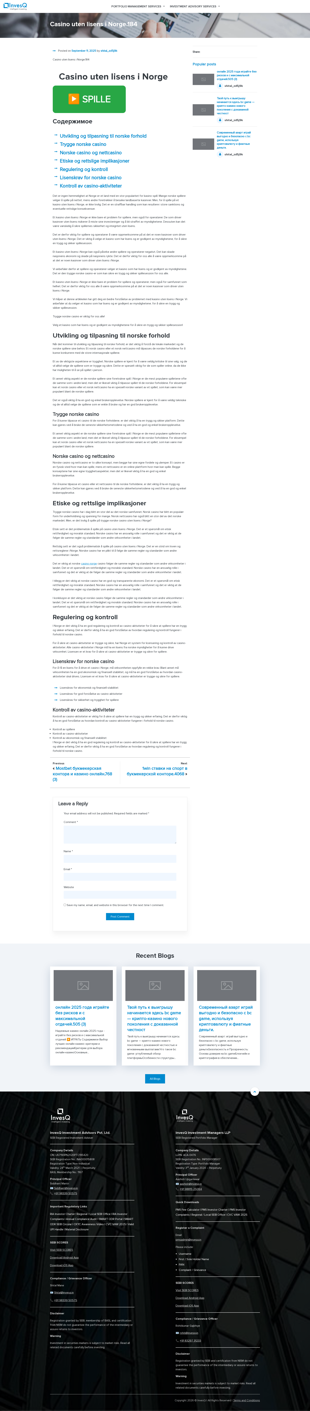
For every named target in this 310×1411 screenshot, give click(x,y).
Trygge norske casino (83, 144)
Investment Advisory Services (193, 6)
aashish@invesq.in (191, 1184)
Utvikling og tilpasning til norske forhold (103, 136)
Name (68, 851)
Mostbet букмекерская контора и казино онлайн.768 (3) (82, 774)
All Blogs (155, 1079)
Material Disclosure (77, 1229)
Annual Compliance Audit (81, 1219)
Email (68, 869)
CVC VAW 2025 (116, 1224)
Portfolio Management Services (136, 6)
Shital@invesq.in (64, 1292)
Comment (71, 822)
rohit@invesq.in (189, 1333)
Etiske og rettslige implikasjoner (94, 161)
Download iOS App (61, 1265)
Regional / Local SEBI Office (94, 1214)
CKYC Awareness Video (89, 1224)
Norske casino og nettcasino (91, 153)
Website (69, 887)
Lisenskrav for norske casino (91, 178)
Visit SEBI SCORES (61, 1250)
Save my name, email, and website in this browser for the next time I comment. (115, 905)
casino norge (89, 563)
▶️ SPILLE (89, 99)
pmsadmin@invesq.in (188, 1239)
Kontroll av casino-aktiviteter (91, 186)
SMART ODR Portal (110, 1219)
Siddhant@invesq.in (66, 1188)
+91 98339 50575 (65, 1193)
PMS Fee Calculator (187, 1210)
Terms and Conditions (246, 1400)
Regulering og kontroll (84, 169)
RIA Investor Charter (62, 1214)
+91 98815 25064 (191, 1189)
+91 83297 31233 (190, 1340)
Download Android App (64, 1257)
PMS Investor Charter (214, 1210)
